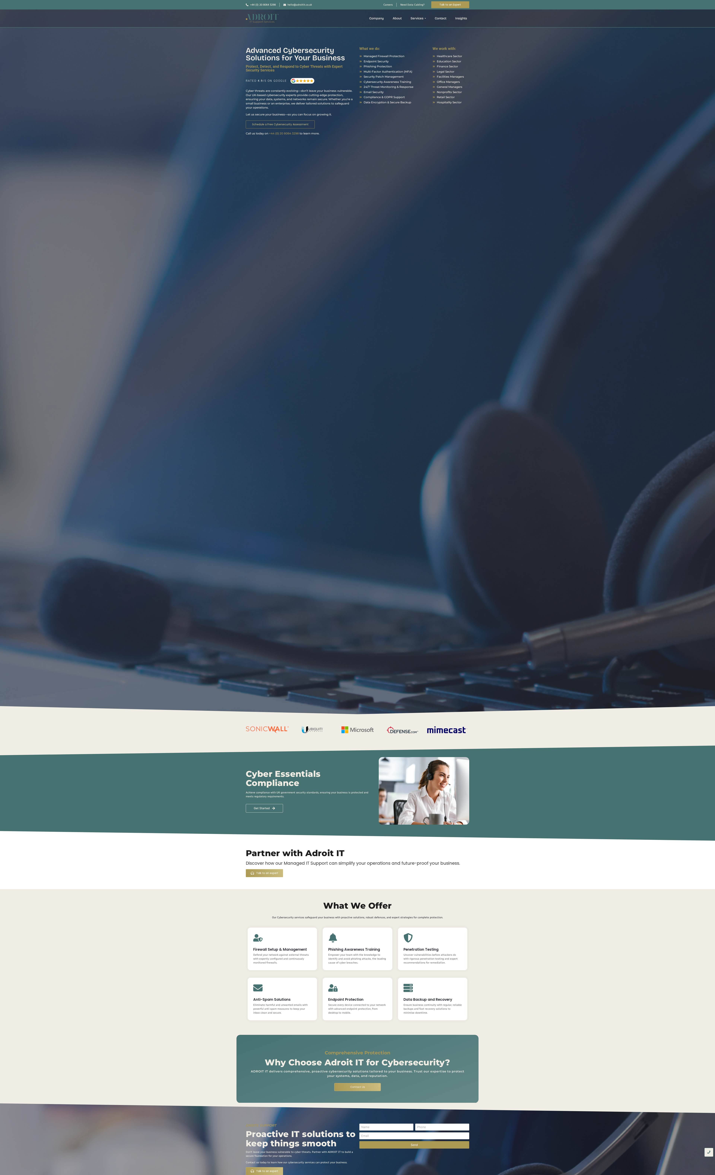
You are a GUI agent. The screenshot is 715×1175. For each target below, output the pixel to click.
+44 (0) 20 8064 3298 (284, 133)
